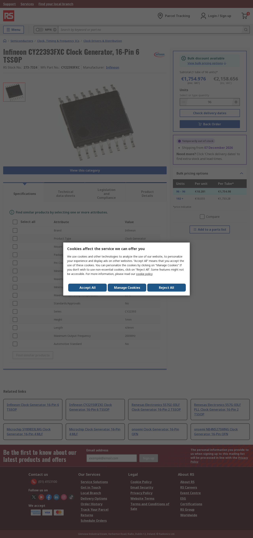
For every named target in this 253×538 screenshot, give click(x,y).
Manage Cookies (127, 287)
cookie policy (144, 274)
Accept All (87, 287)
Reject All (166, 287)
